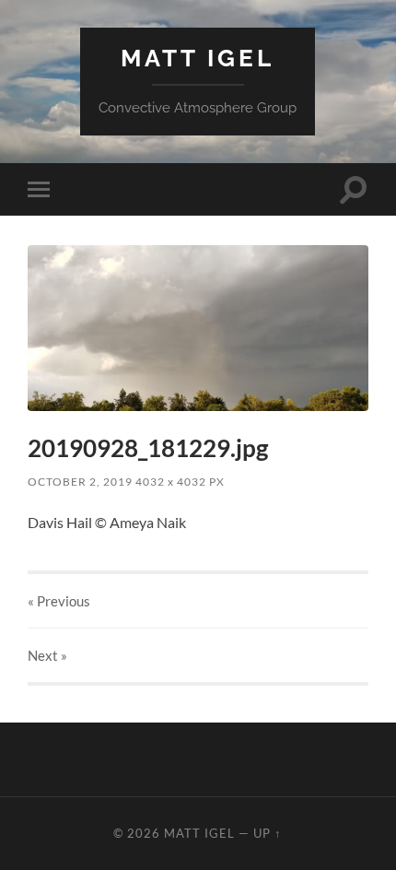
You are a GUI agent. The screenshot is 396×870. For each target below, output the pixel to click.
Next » (47, 655)
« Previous (59, 601)
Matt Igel (197, 57)
